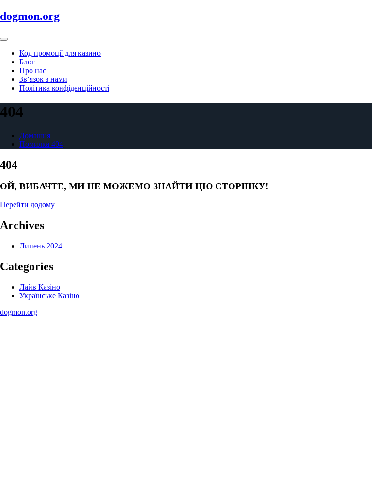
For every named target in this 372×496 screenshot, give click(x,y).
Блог (27, 62)
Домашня (34, 135)
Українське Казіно (49, 296)
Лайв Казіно (39, 287)
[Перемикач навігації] (4, 39)
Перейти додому (27, 205)
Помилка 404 (41, 144)
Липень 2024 (40, 246)
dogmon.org (30, 16)
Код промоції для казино (60, 53)
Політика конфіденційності (64, 88)
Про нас (32, 70)
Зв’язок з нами (43, 79)
